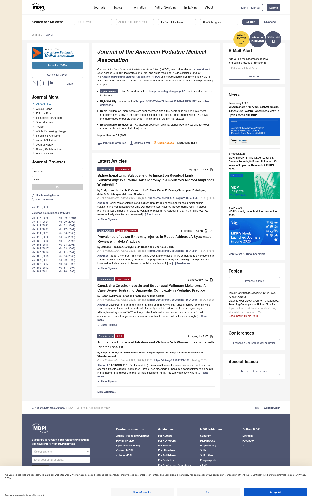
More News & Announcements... (248, 254)
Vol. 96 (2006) (67, 233)
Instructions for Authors (49, 117)
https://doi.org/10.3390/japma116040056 (173, 198)
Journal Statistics (46, 140)
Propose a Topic (254, 281)
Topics (118, 7)
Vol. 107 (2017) (40, 248)
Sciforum (205, 436)
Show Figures (107, 219)
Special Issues (44, 122)
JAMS (203, 465)
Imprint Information (112, 143)
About (209, 7)
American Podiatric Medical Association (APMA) (131, 77)
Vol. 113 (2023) (40, 225)
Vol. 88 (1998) (67, 263)
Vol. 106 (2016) (40, 252)
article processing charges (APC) (166, 91)
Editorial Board (44, 113)
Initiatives (190, 7)
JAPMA (50, 34)
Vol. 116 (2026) (40, 207)
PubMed (179, 101)
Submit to (58, 65)
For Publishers (167, 455)
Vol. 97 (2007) (67, 229)
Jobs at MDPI (124, 455)
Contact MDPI (124, 450)
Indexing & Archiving (48, 135)
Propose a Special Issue (254, 371)
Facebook (248, 440)
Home (44, 104)
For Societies (166, 460)
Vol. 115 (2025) (40, 217)
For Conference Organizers (174, 465)
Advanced (269, 22)
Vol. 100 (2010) (68, 217)
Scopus (140, 101)
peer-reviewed (201, 69)
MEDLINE (191, 101)
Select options (43, 451)
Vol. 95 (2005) (67, 237)
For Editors (164, 445)
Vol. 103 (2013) (40, 263)
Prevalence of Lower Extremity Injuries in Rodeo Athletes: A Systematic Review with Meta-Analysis (154, 239)
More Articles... (106, 392)
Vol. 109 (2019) (40, 240)
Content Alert (272, 408)
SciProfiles (206, 455)
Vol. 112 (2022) (40, 229)
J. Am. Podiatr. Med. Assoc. (48, 408)
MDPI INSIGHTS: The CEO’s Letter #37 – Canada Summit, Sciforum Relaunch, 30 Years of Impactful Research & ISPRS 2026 (253, 163)
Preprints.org (208, 445)
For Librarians (166, 450)
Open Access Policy (128, 445)
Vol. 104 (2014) (40, 260)
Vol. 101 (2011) (40, 271)
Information (138, 7)
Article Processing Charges (133, 436)
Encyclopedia (208, 460)
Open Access (108, 91)
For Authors (165, 436)
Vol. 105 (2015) (40, 256)
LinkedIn (247, 436)
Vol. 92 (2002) (67, 248)
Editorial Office (44, 153)
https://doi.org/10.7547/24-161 (172, 360)
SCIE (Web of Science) (159, 101)
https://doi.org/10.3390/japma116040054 (173, 251)
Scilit (203, 450)
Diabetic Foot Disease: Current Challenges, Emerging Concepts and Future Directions (254, 302)
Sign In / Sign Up (250, 7)
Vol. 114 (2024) (40, 221)
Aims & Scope (44, 108)
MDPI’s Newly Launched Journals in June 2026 (253, 213)
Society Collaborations (49, 149)
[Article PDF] (211, 169)
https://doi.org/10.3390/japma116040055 (173, 300)
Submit (273, 8)
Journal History (44, 144)
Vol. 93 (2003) (67, 244)
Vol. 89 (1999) (67, 260)
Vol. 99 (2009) (67, 221)
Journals (99, 7)
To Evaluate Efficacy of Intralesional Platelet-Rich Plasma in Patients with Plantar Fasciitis (155, 344)
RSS (256, 408)
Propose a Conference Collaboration (254, 343)
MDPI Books (207, 440)
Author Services (165, 7)
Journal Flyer (140, 143)
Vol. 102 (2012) (40, 267)
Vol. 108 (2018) (40, 244)
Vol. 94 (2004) (67, 240)
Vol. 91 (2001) (67, 252)
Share (70, 83)
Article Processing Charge (51, 131)
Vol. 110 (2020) (40, 237)
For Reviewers (167, 440)
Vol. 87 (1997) (67, 267)
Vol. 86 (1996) (67, 271)
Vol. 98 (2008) (67, 225)
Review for (57, 74)
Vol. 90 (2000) (67, 256)
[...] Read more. (151, 214)
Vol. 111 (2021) (40, 233)
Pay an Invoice (125, 440)
